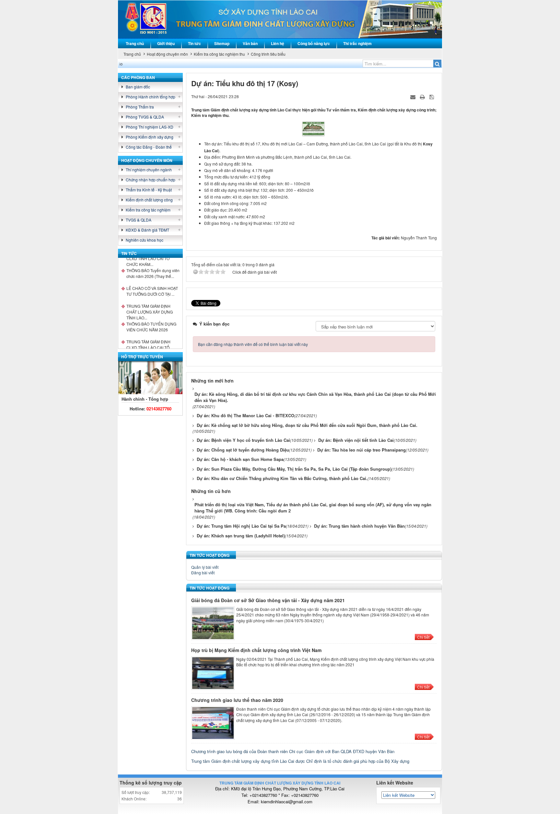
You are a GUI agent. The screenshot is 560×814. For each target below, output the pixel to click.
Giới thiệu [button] (166, 43)
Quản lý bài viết (204, 567)
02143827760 (158, 409)
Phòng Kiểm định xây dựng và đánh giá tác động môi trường (154, 137)
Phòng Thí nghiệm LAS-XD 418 (149, 127)
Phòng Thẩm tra (140, 106)
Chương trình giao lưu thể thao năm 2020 (237, 700)
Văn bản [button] (250, 43)
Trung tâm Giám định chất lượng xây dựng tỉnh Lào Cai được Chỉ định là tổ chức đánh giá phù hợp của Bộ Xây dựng (300, 761)
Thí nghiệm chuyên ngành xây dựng (149, 170)
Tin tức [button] (194, 43)
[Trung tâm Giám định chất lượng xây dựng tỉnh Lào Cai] (150, 18)
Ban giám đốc (138, 86)
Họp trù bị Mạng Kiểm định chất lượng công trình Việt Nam (256, 650)
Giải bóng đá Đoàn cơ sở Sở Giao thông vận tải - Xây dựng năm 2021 (268, 600)
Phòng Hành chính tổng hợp (150, 96)
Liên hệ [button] (277, 43)
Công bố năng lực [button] (314, 43)
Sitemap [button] (221, 43)
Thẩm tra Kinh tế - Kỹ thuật (149, 189)
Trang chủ (135, 43)
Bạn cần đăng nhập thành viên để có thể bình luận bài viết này (253, 344)
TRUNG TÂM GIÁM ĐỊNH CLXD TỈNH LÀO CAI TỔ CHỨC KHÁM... (148, 337)
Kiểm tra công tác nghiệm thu (148, 210)
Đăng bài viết (203, 572)
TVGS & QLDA (138, 220)
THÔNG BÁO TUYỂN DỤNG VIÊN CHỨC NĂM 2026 (151, 318)
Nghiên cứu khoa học (144, 240)
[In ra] (423, 96)
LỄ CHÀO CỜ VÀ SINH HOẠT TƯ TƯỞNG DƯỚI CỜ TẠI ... (152, 283)
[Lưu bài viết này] (432, 96)
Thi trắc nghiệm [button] (357, 43)
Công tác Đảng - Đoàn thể (149, 147)
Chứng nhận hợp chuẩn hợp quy (150, 180)
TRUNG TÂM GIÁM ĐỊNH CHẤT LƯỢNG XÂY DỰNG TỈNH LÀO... (149, 301)
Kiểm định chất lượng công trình (149, 200)
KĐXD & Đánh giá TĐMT (147, 230)
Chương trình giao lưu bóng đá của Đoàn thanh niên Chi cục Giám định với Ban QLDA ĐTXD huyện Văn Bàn (292, 751)
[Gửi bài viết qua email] (413, 96)
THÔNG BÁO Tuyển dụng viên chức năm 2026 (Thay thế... (153, 265)
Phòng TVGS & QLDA (145, 117)
